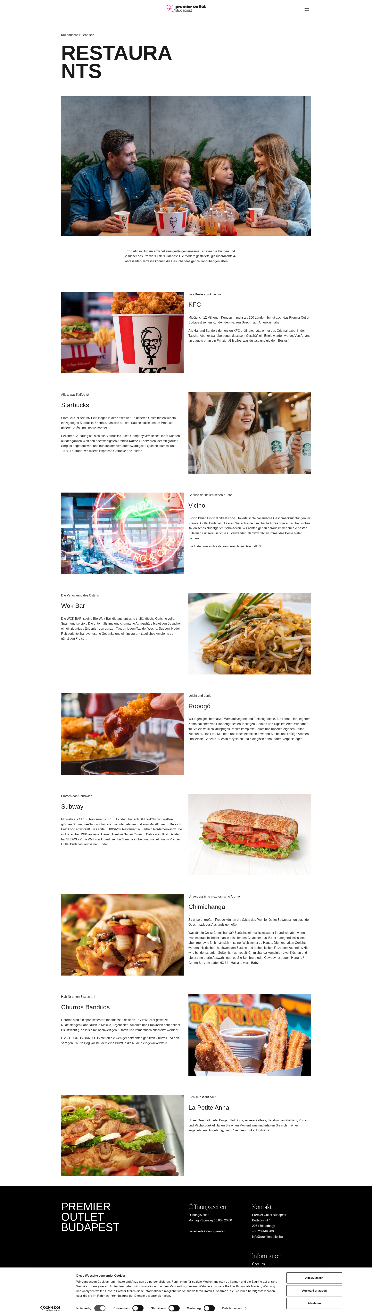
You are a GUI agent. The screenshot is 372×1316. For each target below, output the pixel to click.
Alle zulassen (314, 1277)
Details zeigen (232, 1308)
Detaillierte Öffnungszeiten (206, 1231)
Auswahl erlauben (314, 1290)
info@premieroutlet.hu (267, 1236)
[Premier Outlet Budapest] (186, 8)
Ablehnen (314, 1303)
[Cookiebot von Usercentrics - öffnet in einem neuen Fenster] (50, 1308)
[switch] (138, 1308)
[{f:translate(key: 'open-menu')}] (306, 8)
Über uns (258, 1264)
